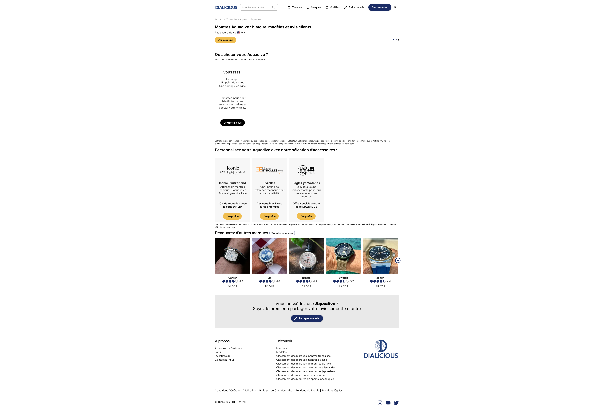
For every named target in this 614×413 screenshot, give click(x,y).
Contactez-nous (233, 122)
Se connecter (380, 7)
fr (395, 7)
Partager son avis (309, 318)
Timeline (297, 7)
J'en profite (232, 216)
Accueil (218, 19)
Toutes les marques (236, 19)
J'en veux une (225, 40)
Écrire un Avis (356, 7)
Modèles (335, 7)
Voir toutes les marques (282, 233)
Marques (316, 7)
